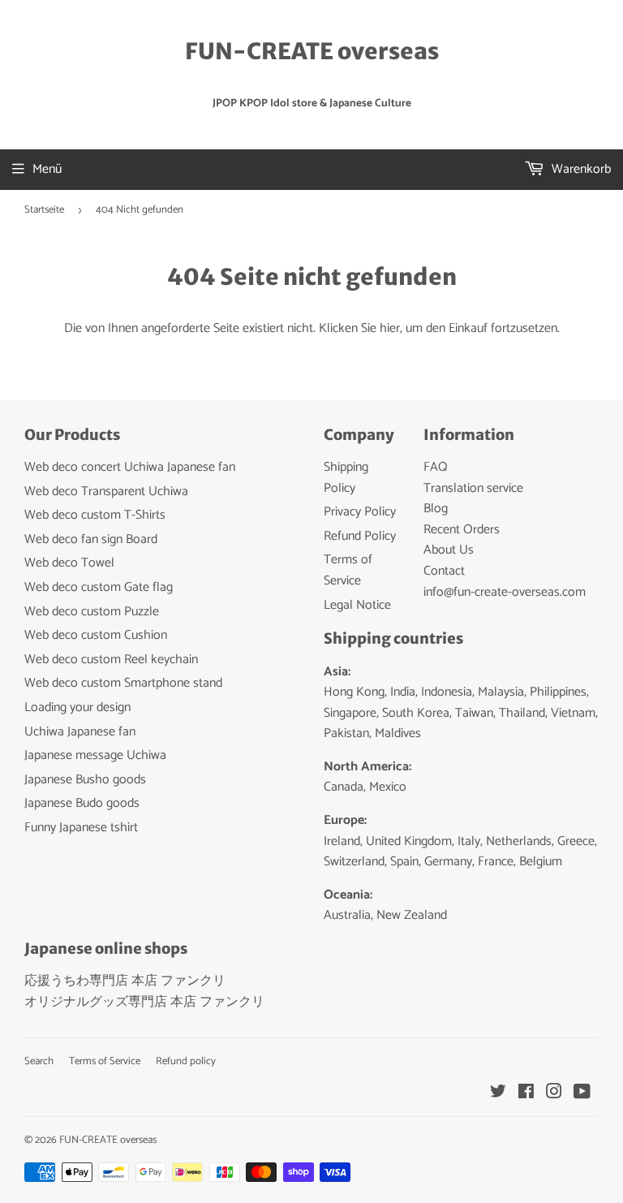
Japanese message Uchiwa (95, 755)
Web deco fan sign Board (90, 539)
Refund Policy (360, 536)
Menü (47, 169)
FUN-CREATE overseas (312, 51)
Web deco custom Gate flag (98, 587)
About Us (448, 550)
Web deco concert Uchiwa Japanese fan (129, 467)
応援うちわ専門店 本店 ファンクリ (125, 981)
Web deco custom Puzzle (91, 612)
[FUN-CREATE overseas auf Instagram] (554, 1094)
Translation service (473, 488)
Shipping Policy (346, 477)
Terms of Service (348, 570)
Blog (435, 509)
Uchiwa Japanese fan (79, 732)
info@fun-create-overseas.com (504, 592)
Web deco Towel (69, 563)
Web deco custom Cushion (95, 635)
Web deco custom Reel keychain (111, 659)
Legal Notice (357, 605)
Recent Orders (461, 530)
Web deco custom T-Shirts (94, 515)
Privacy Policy (360, 512)
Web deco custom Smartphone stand (123, 683)
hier (390, 328)
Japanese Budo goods (82, 803)
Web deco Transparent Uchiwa (106, 491)
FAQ (435, 467)
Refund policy (186, 1061)
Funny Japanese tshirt (81, 828)
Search (39, 1061)
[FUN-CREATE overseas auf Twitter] (498, 1094)
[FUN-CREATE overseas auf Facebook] (526, 1094)
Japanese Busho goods (85, 780)
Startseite (44, 209)
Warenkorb (579, 169)
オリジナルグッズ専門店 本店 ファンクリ (144, 1002)
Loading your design (77, 707)
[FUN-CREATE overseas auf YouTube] (582, 1094)
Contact (444, 571)
